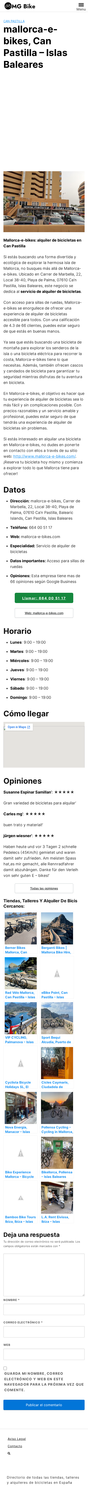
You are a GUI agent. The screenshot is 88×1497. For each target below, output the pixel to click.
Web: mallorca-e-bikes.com (44, 613)
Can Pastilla (14, 21)
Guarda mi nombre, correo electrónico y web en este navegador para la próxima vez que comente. (44, 1381)
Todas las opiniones (44, 888)
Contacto (15, 1446)
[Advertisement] (44, 120)
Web (6, 1345)
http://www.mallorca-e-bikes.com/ (44, 456)
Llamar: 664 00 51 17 (44, 598)
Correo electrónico (23, 1322)
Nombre (11, 1300)
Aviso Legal (17, 1439)
